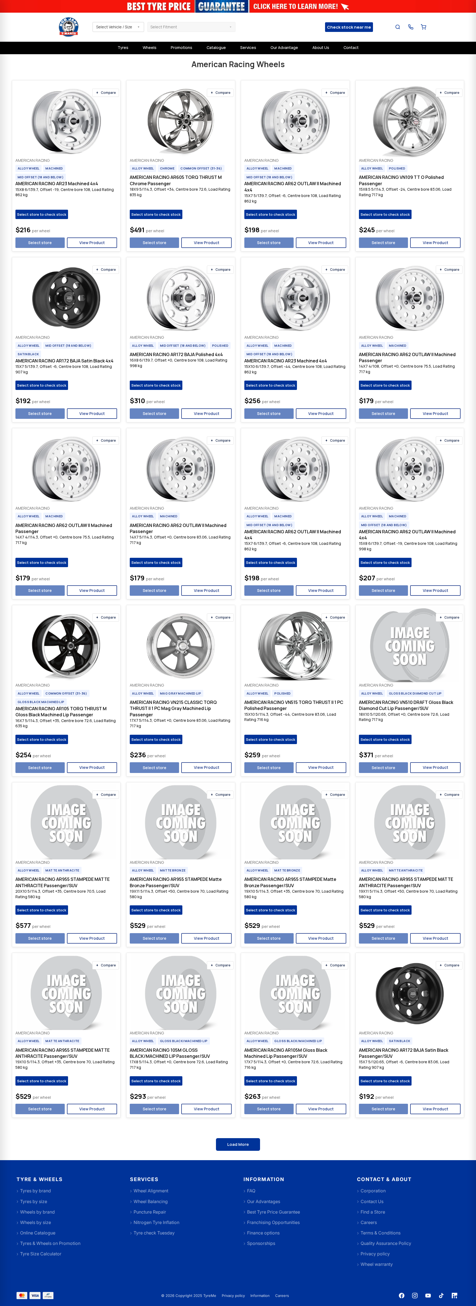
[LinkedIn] (454, 1295)
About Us (320, 47)
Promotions (181, 47)
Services (248, 47)
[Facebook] (402, 1295)
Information (260, 1295)
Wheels (149, 47)
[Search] (397, 27)
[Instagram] (415, 1295)
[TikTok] (441, 1295)
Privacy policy (233, 1295)
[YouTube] (428, 1295)
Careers (282, 1295)
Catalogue (216, 47)
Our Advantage (284, 47)
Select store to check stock (41, 214)
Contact (351, 47)
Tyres (123, 47)
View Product (92, 242)
